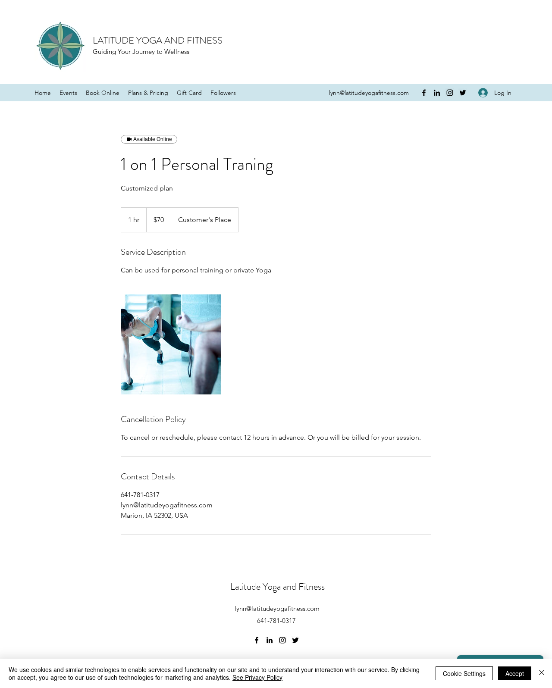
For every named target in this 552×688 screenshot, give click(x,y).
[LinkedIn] (437, 92)
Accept (514, 673)
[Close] (541, 673)
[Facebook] (424, 92)
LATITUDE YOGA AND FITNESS (158, 40)
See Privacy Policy (257, 677)
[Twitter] (462, 92)
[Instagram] (449, 92)
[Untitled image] (171, 344)
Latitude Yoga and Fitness (277, 586)
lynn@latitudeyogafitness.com (369, 93)
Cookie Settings (464, 673)
